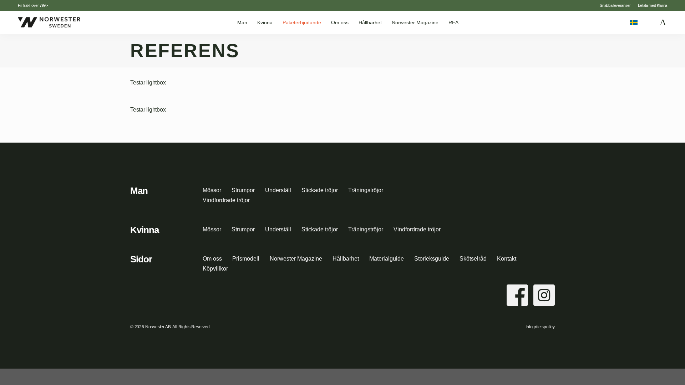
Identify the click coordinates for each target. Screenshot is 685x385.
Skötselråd (473, 259)
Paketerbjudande (302, 22)
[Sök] (649, 22)
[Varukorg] (663, 22)
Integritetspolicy (540, 326)
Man (242, 22)
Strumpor (243, 190)
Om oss (340, 22)
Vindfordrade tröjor (226, 200)
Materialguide (386, 259)
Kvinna (265, 22)
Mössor (212, 190)
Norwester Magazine (415, 22)
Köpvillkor (215, 269)
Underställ (278, 190)
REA (453, 22)
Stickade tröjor (319, 190)
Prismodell (245, 259)
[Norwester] (49, 22)
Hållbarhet (370, 22)
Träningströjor (365, 190)
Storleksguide (431, 259)
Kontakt (506, 259)
